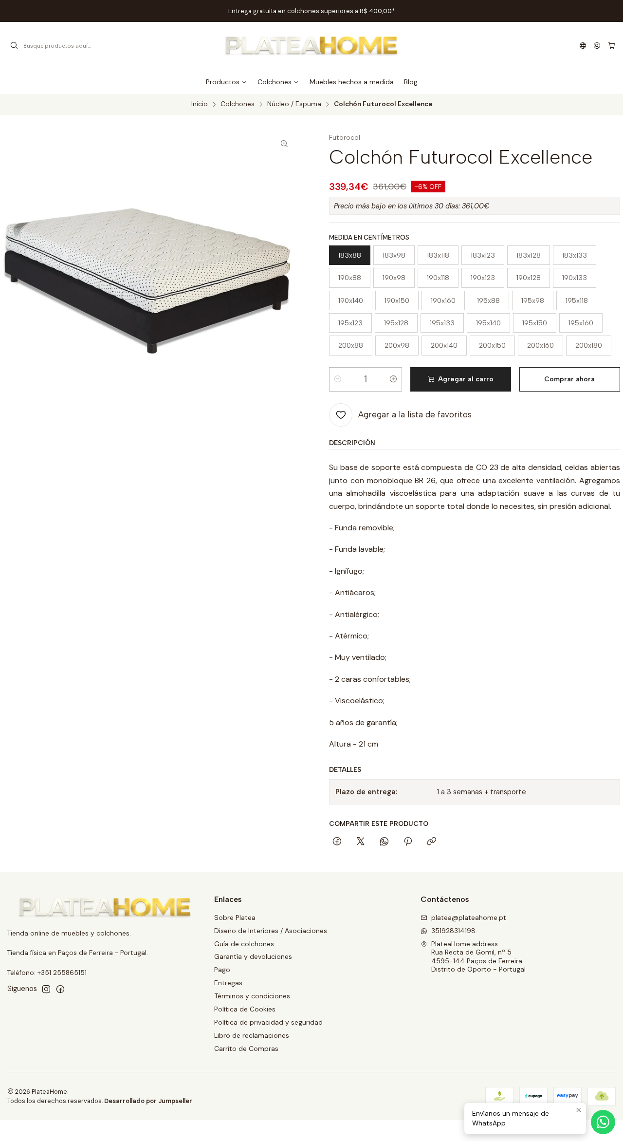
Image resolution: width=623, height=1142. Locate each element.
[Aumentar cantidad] (393, 379)
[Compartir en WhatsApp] (384, 842)
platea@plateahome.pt (468, 917)
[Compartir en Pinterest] (408, 842)
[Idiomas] (582, 46)
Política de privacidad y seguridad (268, 1022)
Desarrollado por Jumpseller (148, 1101)
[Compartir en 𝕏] (360, 842)
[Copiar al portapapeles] (431, 842)
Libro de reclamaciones (251, 1035)
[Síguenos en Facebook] (60, 989)
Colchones (237, 104)
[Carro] (611, 46)
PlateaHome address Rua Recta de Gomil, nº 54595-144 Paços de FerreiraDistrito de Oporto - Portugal (478, 956)
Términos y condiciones (252, 996)
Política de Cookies (244, 1009)
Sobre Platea (235, 917)
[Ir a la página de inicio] (312, 46)
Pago (222, 969)
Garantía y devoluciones (253, 956)
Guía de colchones (244, 943)
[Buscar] (14, 46)
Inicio (199, 104)
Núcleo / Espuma (294, 104)
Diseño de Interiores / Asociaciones (270, 930)
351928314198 (453, 930)
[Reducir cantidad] (338, 379)
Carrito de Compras (246, 1048)
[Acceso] (597, 46)
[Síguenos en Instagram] (46, 989)
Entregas (228, 982)
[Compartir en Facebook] (337, 842)
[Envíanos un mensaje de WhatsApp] (603, 1122)
